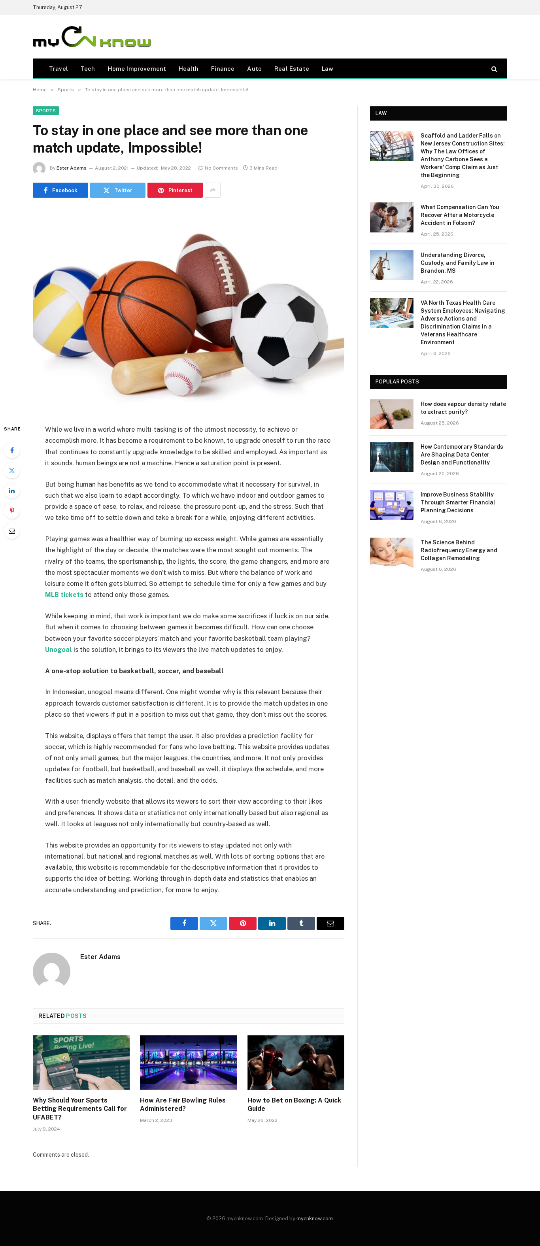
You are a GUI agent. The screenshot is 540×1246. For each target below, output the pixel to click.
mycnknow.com (314, 1218)
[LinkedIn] (12, 490)
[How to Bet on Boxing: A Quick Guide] (295, 1062)
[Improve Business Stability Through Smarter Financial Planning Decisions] (391, 505)
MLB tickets (64, 594)
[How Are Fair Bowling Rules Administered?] (188, 1062)
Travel (58, 68)
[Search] (493, 68)
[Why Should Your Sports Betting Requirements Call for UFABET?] (81, 1062)
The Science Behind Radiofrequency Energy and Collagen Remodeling (459, 550)
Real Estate (291, 68)
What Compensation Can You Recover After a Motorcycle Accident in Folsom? (460, 215)
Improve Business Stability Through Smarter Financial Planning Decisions (458, 502)
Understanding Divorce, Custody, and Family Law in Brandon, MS (458, 263)
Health (188, 68)
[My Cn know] (92, 36)
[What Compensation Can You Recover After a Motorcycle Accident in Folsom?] (391, 217)
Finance (222, 68)
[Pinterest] (12, 511)
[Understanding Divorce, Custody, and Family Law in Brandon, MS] (391, 265)
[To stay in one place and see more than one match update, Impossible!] (188, 309)
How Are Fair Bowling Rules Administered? (183, 1105)
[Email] (12, 531)
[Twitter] (12, 470)
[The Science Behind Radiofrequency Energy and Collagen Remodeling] (391, 553)
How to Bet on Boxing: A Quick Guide (294, 1105)
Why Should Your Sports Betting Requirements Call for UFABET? (80, 1109)
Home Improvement (137, 68)
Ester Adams (72, 168)
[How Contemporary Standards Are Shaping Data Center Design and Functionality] (391, 457)
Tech (88, 68)
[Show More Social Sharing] (213, 190)
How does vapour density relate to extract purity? (463, 408)
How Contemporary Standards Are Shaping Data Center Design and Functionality (462, 455)
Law (328, 68)
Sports (46, 110)
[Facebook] (12, 450)
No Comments (221, 168)
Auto (254, 68)
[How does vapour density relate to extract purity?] (391, 414)
